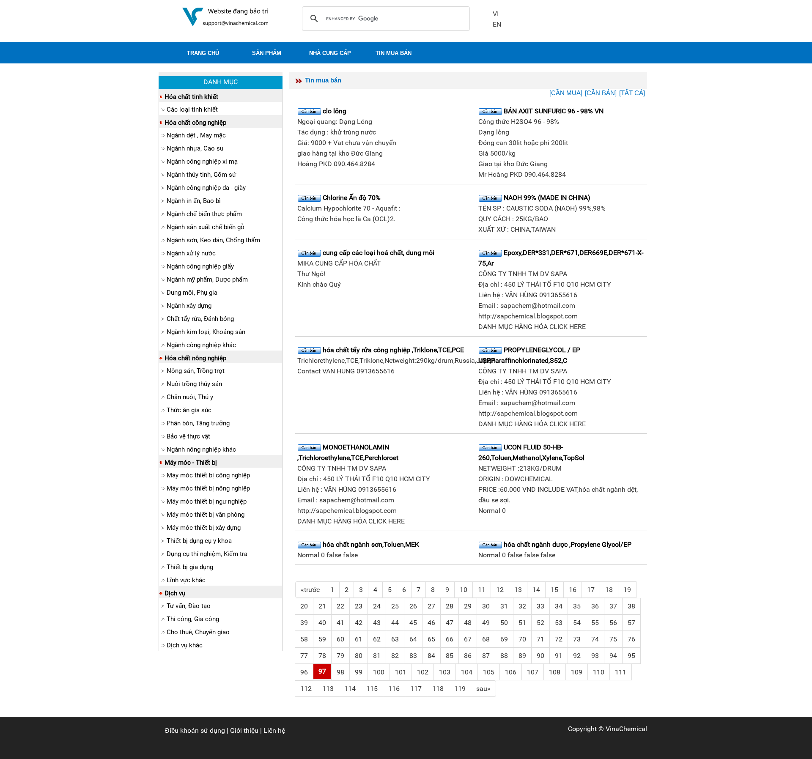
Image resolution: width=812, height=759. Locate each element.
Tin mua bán (323, 80)
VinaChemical (626, 729)
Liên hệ (274, 730)
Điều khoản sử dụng (195, 730)
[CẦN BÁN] (601, 92)
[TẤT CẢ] (632, 92)
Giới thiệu (244, 730)
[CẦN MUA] (565, 92)
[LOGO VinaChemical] (225, 16)
